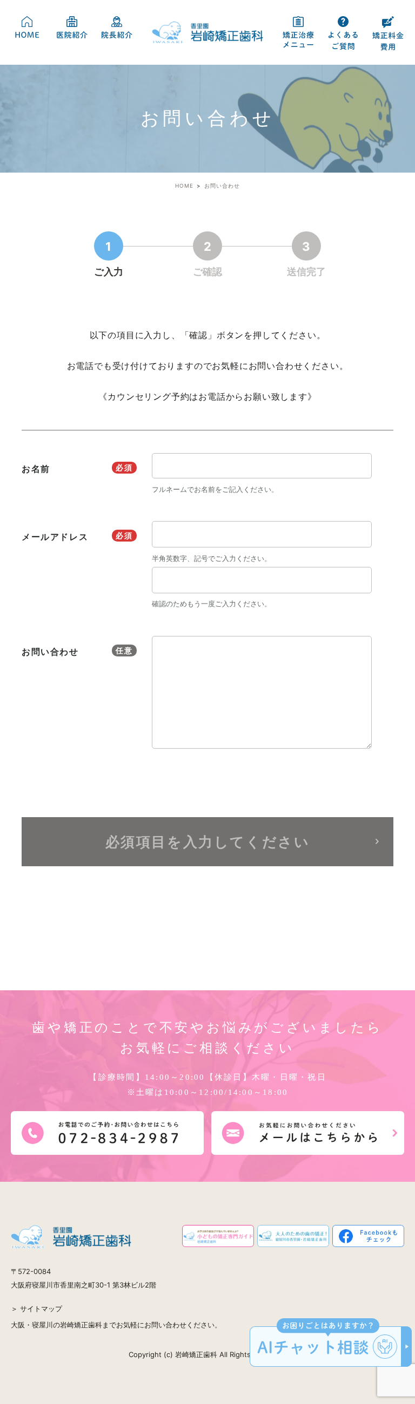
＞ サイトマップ (36, 1308)
